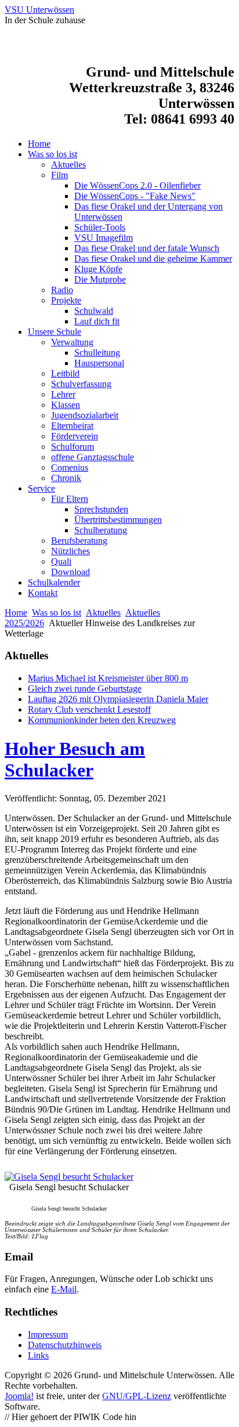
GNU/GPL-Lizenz (136, 1396)
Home (16, 612)
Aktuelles (103, 612)
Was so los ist (56, 612)
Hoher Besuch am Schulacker (75, 759)
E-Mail (64, 1289)
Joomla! (19, 1396)
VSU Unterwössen (39, 10)
